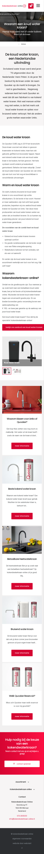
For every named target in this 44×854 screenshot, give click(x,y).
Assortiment (20, 782)
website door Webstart (22, 843)
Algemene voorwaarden (22, 839)
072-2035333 (22, 816)
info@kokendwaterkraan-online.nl (22, 819)
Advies (23, 44)
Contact (22, 796)
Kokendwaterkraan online (21, 789)
